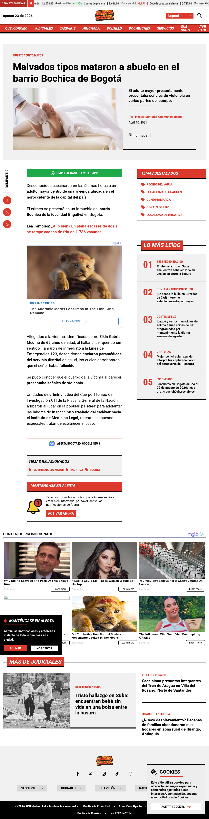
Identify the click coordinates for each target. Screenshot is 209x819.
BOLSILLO (114, 28)
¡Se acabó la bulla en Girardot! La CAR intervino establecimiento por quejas (177, 297)
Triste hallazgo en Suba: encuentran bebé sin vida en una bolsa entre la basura (176, 270)
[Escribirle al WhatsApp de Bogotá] (130, 774)
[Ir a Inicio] (104, 15)
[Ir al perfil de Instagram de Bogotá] (104, 774)
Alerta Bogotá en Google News (78, 443)
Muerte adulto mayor (48, 470)
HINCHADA (91, 28)
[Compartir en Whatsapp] (7, 224)
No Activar (44, 648)
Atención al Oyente (130, 806)
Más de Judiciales (35, 661)
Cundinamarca (159, 200)
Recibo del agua (159, 184)
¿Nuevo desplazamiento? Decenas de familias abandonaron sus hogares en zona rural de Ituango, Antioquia (172, 727)
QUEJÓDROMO (16, 28)
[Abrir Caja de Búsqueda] (199, 16)
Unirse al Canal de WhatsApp (77, 173)
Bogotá (95, 470)
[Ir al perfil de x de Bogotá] (90, 774)
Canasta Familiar (13, 3)
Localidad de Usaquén (164, 192)
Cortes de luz (158, 207)
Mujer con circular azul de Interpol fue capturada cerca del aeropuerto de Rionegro (176, 360)
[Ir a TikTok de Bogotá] (117, 774)
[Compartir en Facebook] (7, 200)
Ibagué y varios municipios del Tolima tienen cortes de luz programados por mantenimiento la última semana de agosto (177, 329)
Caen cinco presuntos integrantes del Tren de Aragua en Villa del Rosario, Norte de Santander (171, 685)
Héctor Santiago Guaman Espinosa (158, 117)
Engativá (76, 470)
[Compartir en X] (7, 212)
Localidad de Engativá (164, 215)
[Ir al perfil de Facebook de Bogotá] (78, 774)
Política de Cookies (175, 797)
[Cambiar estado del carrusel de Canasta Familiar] (30, 3)
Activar (15, 648)
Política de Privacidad (96, 806)
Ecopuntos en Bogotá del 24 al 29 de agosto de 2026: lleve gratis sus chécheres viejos (177, 387)
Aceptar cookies (173, 807)
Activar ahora (61, 513)
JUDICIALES (43, 28)
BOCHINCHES (139, 28)
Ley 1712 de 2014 (121, 813)
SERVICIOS (165, 28)
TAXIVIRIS (68, 28)
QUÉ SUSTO (186, 28)
